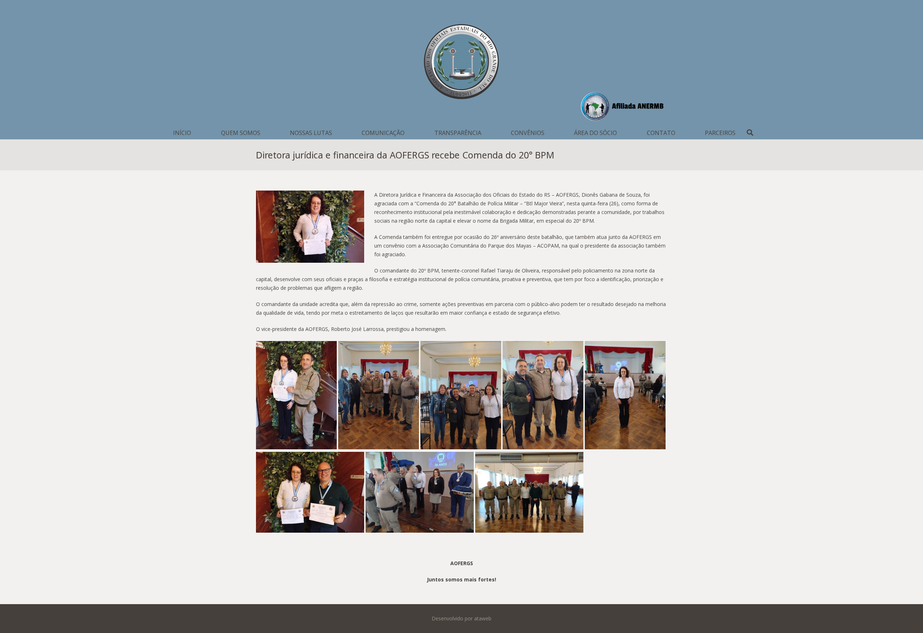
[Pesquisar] (750, 133)
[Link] (461, 63)
